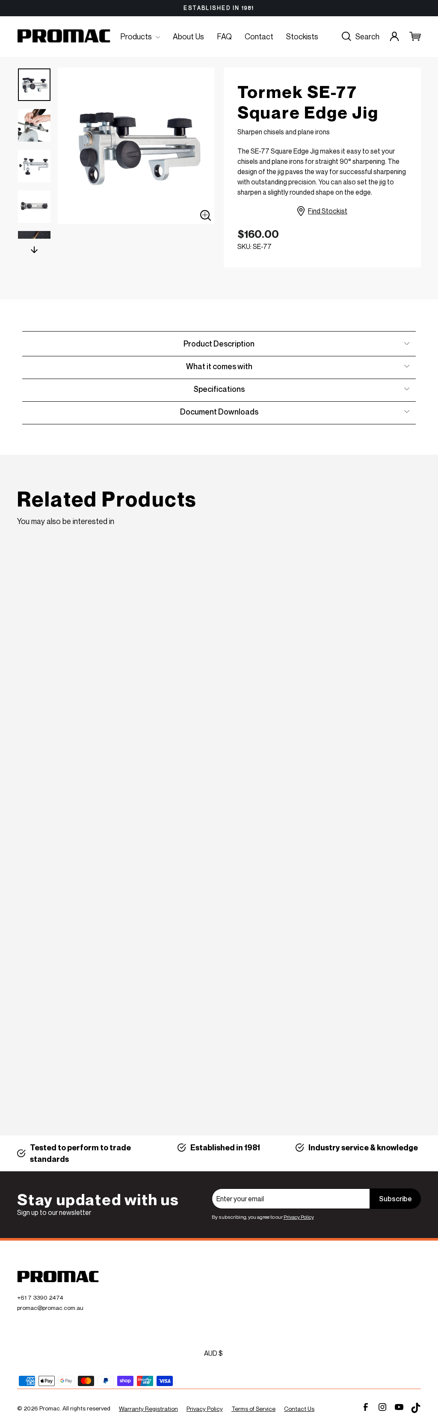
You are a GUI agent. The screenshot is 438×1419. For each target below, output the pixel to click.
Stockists (302, 36)
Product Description (219, 343)
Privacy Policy (299, 1217)
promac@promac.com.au (50, 1307)
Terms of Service (253, 1408)
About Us (188, 36)
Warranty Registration (148, 1408)
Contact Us (299, 1408)
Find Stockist (327, 211)
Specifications (219, 389)
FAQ (224, 36)
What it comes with (219, 366)
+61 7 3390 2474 (40, 1297)
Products (137, 36)
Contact (259, 36)
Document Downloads (219, 411)
